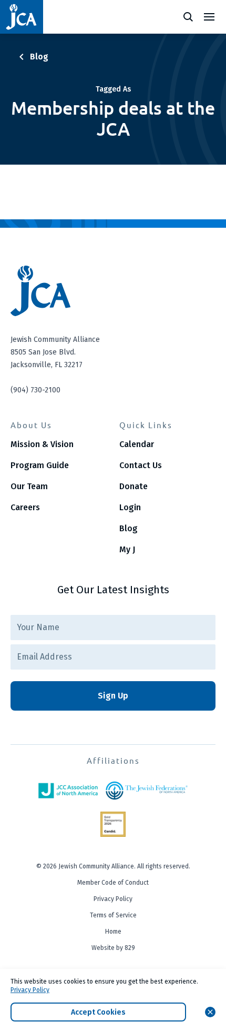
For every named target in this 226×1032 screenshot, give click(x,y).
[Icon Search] (188, 16)
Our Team (29, 486)
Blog (128, 528)
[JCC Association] (67, 790)
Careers (25, 507)
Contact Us (140, 465)
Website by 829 (113, 948)
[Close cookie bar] (210, 1012)
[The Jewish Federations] (147, 790)
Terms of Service (113, 915)
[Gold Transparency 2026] (113, 824)
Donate (133, 486)
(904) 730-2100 (35, 390)
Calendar (136, 444)
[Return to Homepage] (21, 17)
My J (127, 549)
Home (113, 931)
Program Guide (40, 465)
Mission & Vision (42, 444)
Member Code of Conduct (113, 882)
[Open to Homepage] (113, 291)
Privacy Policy (113, 899)
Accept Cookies (98, 1012)
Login (130, 507)
